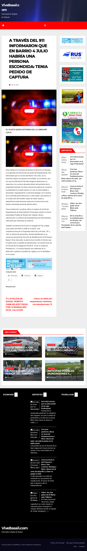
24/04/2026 (52, 377)
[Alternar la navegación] (45, 25)
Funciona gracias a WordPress (11, 544)
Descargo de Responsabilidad (75, 543)
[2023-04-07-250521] (29, 264)
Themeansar (37, 544)
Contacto (82, 546)
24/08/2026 (10, 354)
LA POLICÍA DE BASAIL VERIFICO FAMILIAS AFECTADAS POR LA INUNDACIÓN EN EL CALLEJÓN (17, 304)
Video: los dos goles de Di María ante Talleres (48, 495)
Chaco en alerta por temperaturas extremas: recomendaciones (41, 301)
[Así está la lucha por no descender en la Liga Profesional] (64, 160)
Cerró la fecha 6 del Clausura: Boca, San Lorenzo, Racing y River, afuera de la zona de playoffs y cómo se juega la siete (43, 467)
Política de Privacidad (57, 543)
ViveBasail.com (15, 528)
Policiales (18, 344)
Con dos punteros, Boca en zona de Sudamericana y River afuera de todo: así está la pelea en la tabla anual (43, 436)
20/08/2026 (52, 354)
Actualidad (9, 344)
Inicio (75, 546)
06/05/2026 (10, 377)
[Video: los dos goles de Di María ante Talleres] (64, 206)
